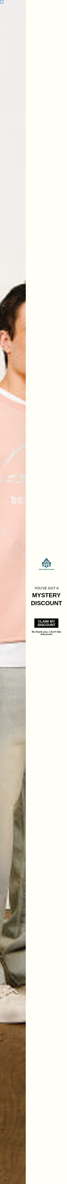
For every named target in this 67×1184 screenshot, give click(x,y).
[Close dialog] (1, 1)
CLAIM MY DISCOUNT (46, 623)
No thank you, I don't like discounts (46, 633)
